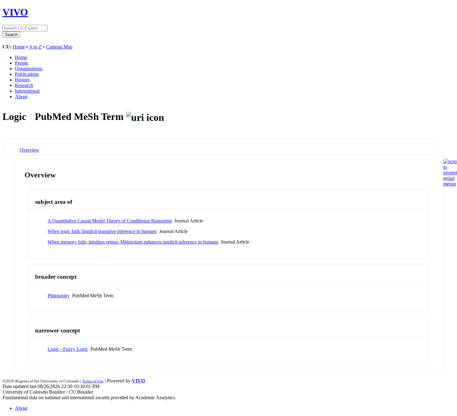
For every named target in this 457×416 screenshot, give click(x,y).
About (21, 96)
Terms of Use (93, 381)
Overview (29, 150)
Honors (22, 79)
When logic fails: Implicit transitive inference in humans (102, 231)
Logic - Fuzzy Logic (68, 349)
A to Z (35, 46)
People (21, 63)
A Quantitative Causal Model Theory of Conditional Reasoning (110, 220)
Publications (27, 74)
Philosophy (59, 295)
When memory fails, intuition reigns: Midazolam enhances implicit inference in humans (133, 242)
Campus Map (59, 46)
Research (24, 85)
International (27, 91)
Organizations (28, 68)
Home (19, 46)
